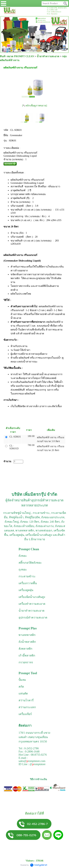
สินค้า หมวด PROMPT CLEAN (17, 56)
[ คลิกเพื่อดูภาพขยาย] (34, 105)
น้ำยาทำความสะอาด (48, 56)
